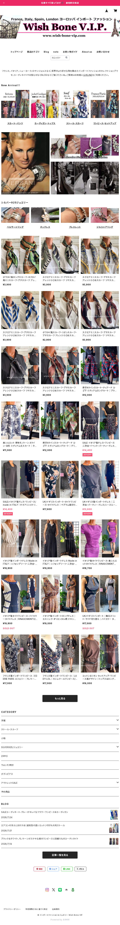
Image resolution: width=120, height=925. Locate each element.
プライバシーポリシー (12, 909)
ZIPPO (4, 756)
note (56, 52)
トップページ (17, 52)
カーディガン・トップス (45, 123)
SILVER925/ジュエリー (12, 747)
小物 (3, 738)
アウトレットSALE (9, 783)
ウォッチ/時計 (7, 765)
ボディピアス (7, 774)
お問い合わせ (103, 52)
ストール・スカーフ (75, 123)
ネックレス (45, 227)
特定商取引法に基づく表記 (36, 909)
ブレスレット (75, 227)
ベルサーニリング (15, 227)
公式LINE (87, 75)
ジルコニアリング (105, 227)
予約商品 (5, 791)
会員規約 (56, 909)
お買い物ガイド (70, 52)
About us (87, 52)
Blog (46, 52)
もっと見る (60, 698)
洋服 (3, 720)
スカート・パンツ (15, 123)
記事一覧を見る (60, 855)
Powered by (57, 920)
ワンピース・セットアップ (104, 123)
